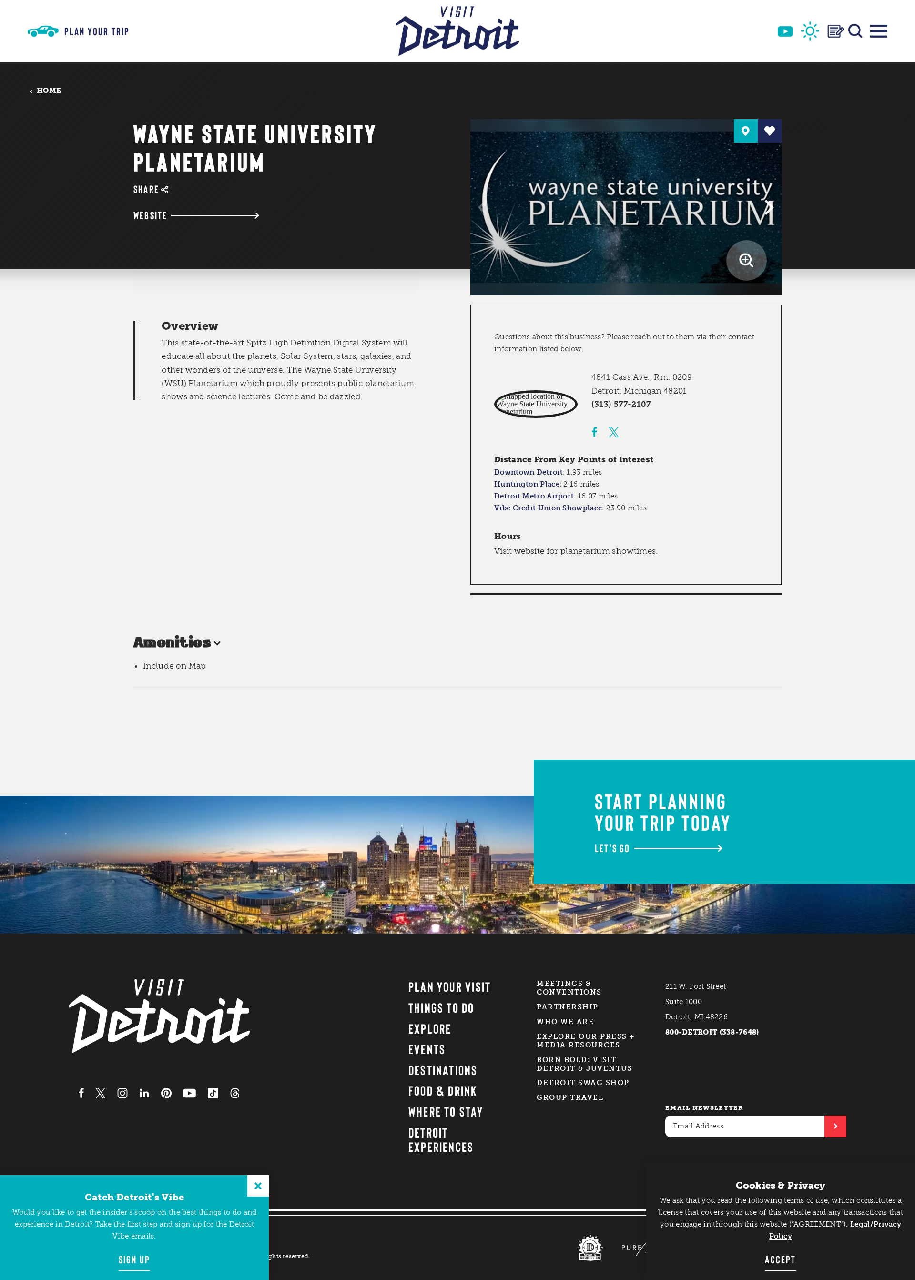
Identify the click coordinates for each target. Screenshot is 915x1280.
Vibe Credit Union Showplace (548, 508)
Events (427, 1049)
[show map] (746, 131)
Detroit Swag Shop (583, 1082)
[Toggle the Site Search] (855, 31)
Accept (780, 1259)
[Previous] (484, 207)
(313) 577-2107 (621, 404)
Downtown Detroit (528, 472)
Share (146, 188)
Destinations (443, 1070)
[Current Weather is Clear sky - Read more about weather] (810, 31)
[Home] (457, 31)
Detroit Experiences (441, 1139)
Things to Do (441, 1007)
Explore (430, 1028)
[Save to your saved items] (770, 131)
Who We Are (565, 1021)
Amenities (172, 643)
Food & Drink (443, 1090)
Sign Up (134, 1259)
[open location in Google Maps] (536, 404)
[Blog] (835, 31)
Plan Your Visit (449, 986)
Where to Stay (445, 1111)
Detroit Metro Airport (534, 496)
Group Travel (570, 1097)
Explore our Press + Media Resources (586, 1040)
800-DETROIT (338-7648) (712, 1032)
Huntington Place (526, 484)
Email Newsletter (704, 1107)
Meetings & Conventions (569, 987)
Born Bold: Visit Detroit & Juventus (584, 1064)
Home (49, 90)
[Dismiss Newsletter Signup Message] (258, 1186)
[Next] (768, 207)
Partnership (568, 1007)
